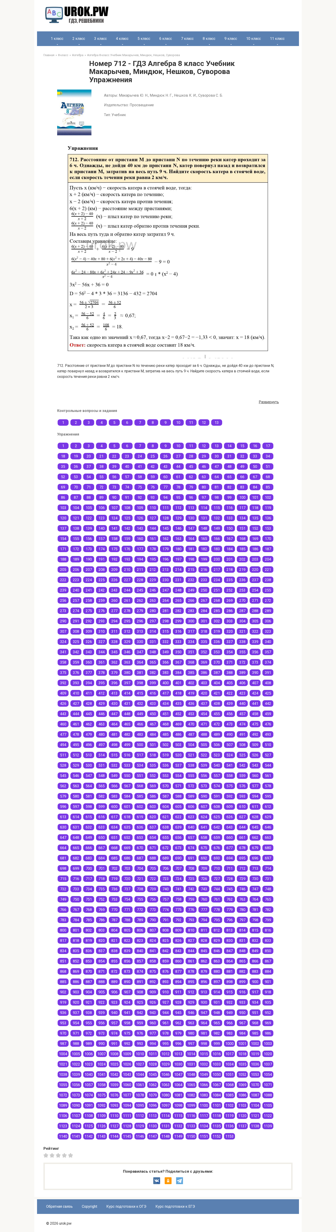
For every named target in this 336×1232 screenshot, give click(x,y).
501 (153, 745)
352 (204, 652)
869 (76, 971)
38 (101, 466)
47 (217, 466)
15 (242, 446)
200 (217, 559)
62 (191, 477)
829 (217, 940)
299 (178, 621)
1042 (114, 1074)
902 (63, 992)
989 (89, 1043)
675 (204, 848)
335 (204, 642)
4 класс (122, 38)
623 (191, 817)
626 (230, 817)
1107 (76, 1116)
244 (127, 590)
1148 (165, 1136)
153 (268, 528)
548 (102, 776)
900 (255, 982)
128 (166, 518)
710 (217, 868)
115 (217, 508)
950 (242, 1013)
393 (76, 683)
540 (217, 765)
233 (204, 580)
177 (140, 549)
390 (255, 673)
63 (204, 477)
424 (255, 693)
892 (153, 982)
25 (153, 456)
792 (178, 920)
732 (63, 889)
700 (89, 868)
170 (268, 539)
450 (153, 714)
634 (114, 827)
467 (153, 724)
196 (166, 559)
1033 (217, 1064)
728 (230, 879)
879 (204, 971)
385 (191, 673)
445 (89, 714)
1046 (165, 1074)
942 (140, 1013)
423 (242, 693)
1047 (178, 1074)
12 (204, 422)
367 (178, 662)
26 (165, 456)
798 (255, 920)
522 (204, 755)
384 (178, 673)
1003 (268, 1043)
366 (166, 662)
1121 (255, 1116)
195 (153, 559)
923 (114, 1002)
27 (178, 456)
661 (242, 837)
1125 (89, 1126)
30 (217, 456)
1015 (204, 1054)
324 (63, 642)
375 (63, 673)
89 (101, 497)
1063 (165, 1085)
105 (89, 508)
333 (178, 642)
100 (242, 497)
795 (217, 920)
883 (255, 971)
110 (153, 508)
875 (153, 971)
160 (140, 539)
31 (229, 456)
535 (153, 765)
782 (268, 910)
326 (89, 642)
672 (166, 848)
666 (89, 848)
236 (242, 580)
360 (89, 662)
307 (63, 631)
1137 (242, 1126)
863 (217, 961)
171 (63, 549)
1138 (255, 1126)
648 (76, 837)
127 (153, 518)
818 (76, 940)
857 (140, 961)
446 (102, 714)
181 (191, 549)
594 (255, 796)
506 (217, 745)
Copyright (89, 1206)
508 (242, 745)
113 (191, 508)
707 (178, 868)
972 (89, 1033)
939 (102, 1013)
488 (204, 734)
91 (127, 497)
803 (102, 930)
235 (230, 580)
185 (242, 549)
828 (204, 940)
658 (204, 837)
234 (217, 580)
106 (102, 508)
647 (63, 837)
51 (268, 466)
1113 (153, 1116)
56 (114, 477)
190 (89, 559)
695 (242, 858)
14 (229, 446)
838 (114, 951)
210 (127, 569)
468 (166, 724)
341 (63, 652)
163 (178, 539)
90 (114, 497)
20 (89, 456)
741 (178, 889)
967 (242, 1023)
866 (255, 961)
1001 (242, 1043)
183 (217, 549)
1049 (204, 1074)
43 (165, 466)
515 (114, 755)
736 (114, 889)
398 (140, 683)
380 (127, 673)
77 (165, 487)
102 (268, 497)
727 (217, 879)
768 (89, 910)
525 (242, 755)
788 (127, 920)
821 (114, 940)
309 (89, 631)
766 (63, 910)
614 (76, 817)
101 (255, 497)
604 (166, 806)
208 (102, 569)
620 (153, 817)
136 (268, 518)
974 (114, 1033)
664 (63, 848)
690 (178, 858)
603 (153, 806)
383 (166, 673)
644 (242, 827)
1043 (127, 1074)
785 (89, 920)
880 (217, 971)
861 (191, 961)
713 (255, 868)
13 (217, 422)
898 (230, 982)
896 (204, 982)
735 (102, 889)
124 (114, 518)
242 (102, 590)
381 (140, 673)
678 (242, 848)
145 (166, 528)
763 (242, 899)
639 (178, 827)
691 (191, 858)
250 (204, 590)
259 (102, 600)
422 (230, 693)
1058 (101, 1085)
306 (268, 621)
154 (63, 539)
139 (89, 528)
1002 (255, 1043)
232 (191, 580)
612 (268, 806)
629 (268, 817)
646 (268, 827)
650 (102, 837)
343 (89, 652)
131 (204, 518)
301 (204, 621)
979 (178, 1033)
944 (166, 1013)
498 (114, 745)
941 (127, 1013)
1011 (153, 1054)
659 (217, 837)
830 (230, 940)
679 (255, 848)
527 (268, 755)
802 (89, 930)
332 (166, 642)
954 (76, 1023)
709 (204, 868)
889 (114, 982)
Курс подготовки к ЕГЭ (175, 1206)
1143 (101, 1136)
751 (89, 899)
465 (127, 724)
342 (76, 652)
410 (76, 693)
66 (242, 477)
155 (76, 539)
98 (217, 497)
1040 (89, 1074)
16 (255, 446)
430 (114, 703)
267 (204, 600)
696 (255, 858)
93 (153, 497)
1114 (165, 1116)
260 (114, 600)
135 (255, 518)
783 (63, 920)
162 (166, 539)
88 (89, 497)
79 (191, 487)
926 (153, 1002)
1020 (268, 1054)
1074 (89, 1095)
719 (114, 879)
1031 (191, 1064)
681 (63, 858)
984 (242, 1033)
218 (230, 569)
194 (140, 559)
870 (89, 971)
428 (89, 703)
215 (191, 569)
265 (178, 600)
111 (166, 508)
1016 (217, 1054)
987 (63, 1043)
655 (166, 837)
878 (191, 971)
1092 (101, 1105)
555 (191, 776)
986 (268, 1033)
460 (63, 724)
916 (242, 992)
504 (191, 745)
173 (89, 549)
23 (127, 456)
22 (114, 456)
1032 (204, 1064)
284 (204, 611)
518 (153, 755)
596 (63, 806)
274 (76, 611)
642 (217, 827)
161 (153, 539)
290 (63, 621)
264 (166, 600)
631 (76, 827)
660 (230, 837)
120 (63, 518)
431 (127, 703)
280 (153, 611)
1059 (114, 1085)
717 (89, 879)
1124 (76, 1126)
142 (127, 528)
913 (204, 992)
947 (204, 1013)
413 (114, 693)
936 (63, 1013)
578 (268, 786)
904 (89, 992)
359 (76, 662)
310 (102, 631)
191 (102, 559)
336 (217, 642)
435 (178, 703)
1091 (89, 1105)
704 (140, 868)
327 (102, 642)
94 (165, 497)
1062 (153, 1085)
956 (102, 1023)
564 (89, 786)
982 (217, 1033)
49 (242, 466)
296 (140, 621)
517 (140, 755)
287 (242, 611)
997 (191, 1043)
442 (268, 703)
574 (217, 786)
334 (191, 642)
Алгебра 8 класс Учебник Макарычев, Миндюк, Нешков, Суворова (133, 55)
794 (204, 920)
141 (114, 528)
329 (127, 642)
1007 (101, 1054)
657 (191, 837)
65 (229, 477)
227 (127, 580)
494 (63, 745)
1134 (204, 1126)
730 (255, 879)
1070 (255, 1085)
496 (89, 745)
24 (140, 456)
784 (76, 920)
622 (178, 817)
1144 (114, 1136)
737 (127, 889)
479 (89, 734)
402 (191, 683)
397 (127, 683)
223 (76, 580)
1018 (242, 1054)
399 (153, 683)
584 (127, 796)
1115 (178, 1116)
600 (114, 806)
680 (268, 848)
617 (114, 817)
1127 (114, 1126)
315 (166, 631)
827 (191, 940)
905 (102, 992)
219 (242, 569)
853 (89, 961)
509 (255, 745)
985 (255, 1033)
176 (127, 549)
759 (191, 899)
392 (63, 683)
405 (230, 683)
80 (204, 487)
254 (255, 590)
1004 (63, 1054)
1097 (165, 1105)
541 (230, 765)
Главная (48, 55)
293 (102, 621)
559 (242, 776)
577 (255, 786)
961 (166, 1023)
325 (76, 642)
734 (89, 889)
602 (140, 806)
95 (178, 497)
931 (217, 1002)
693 (217, 858)
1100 (204, 1105)
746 (242, 889)
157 (102, 539)
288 (255, 611)
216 (204, 569)
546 (76, 776)
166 (217, 539)
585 (140, 796)
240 (76, 590)
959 (140, 1023)
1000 (229, 1043)
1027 (140, 1064)
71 (89, 487)
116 (230, 508)
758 (178, 899)
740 (166, 889)
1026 (127, 1064)
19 (76, 456)
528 (63, 765)
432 (140, 703)
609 (230, 806)
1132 (178, 1126)
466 (140, 724)
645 (255, 827)
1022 (76, 1064)
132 (217, 518)
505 (204, 745)
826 (178, 940)
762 (230, 899)
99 (229, 497)
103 (63, 508)
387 (217, 673)
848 (242, 951)
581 (89, 796)
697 (268, 858)
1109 (101, 1116)
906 (114, 992)
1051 (229, 1074)
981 (204, 1033)
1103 (242, 1105)
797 (242, 920)
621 (166, 817)
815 (255, 930)
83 (242, 487)
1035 (242, 1064)
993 (140, 1043)
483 (140, 734)
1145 (127, 1136)
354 (230, 652)
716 (76, 879)
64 (217, 477)
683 (89, 858)
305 (255, 621)
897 (217, 982)
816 (268, 930)
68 (268, 477)
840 (140, 951)
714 (268, 868)
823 (140, 940)
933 (242, 1002)
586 (153, 796)
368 (191, 662)
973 (102, 1033)
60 (165, 477)
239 (63, 590)
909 (153, 992)
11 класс (277, 38)
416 (153, 693)
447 (114, 714)
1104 (255, 1105)
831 (242, 940)
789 (140, 920)
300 (191, 621)
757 (166, 899)
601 (127, 806)
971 (76, 1033)
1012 (165, 1054)
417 (166, 693)
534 (140, 765)
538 (191, 765)
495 (76, 745)
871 (102, 971)
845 (204, 951)
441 (255, 703)
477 (63, 734)
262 (140, 600)
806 (140, 930)
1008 (114, 1054)
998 (204, 1043)
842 (166, 951)
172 (76, 549)
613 (63, 817)
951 (255, 1013)
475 (255, 724)
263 (153, 600)
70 (76, 487)
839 (127, 951)
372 (242, 662)
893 (166, 982)
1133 (191, 1126)
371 (230, 662)
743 (204, 889)
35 (63, 466)
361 (102, 662)
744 (217, 889)
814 (242, 930)
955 (89, 1023)
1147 (153, 1136)
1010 (140, 1054)
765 (268, 899)
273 (63, 611)
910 (166, 992)
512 (76, 755)
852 (76, 961)
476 (268, 724)
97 (204, 497)
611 (255, 806)
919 (63, 1002)
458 (255, 714)
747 (255, 889)
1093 (114, 1105)
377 (89, 673)
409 (63, 693)
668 (114, 848)
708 (191, 868)
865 (242, 961)
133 (230, 518)
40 (127, 466)
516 (127, 755)
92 (140, 497)
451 (166, 714)
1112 (140, 1116)
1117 (204, 1116)
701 (102, 868)
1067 (217, 1085)
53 (76, 477)
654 (153, 837)
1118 (217, 1116)
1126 (101, 1126)
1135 (217, 1126)
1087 (255, 1095)
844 (191, 951)
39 (114, 466)
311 (114, 631)
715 (63, 879)
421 (217, 693)
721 (140, 879)
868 (63, 971)
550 (127, 776)
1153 (229, 1136)
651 (114, 837)
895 (191, 982)
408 (268, 683)
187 (268, 549)
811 (204, 930)
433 (153, 703)
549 (114, 776)
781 (255, 910)
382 (153, 673)
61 (178, 477)
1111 (127, 1116)
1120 (242, 1116)
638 (166, 827)
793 (191, 920)
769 (102, 910)
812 (217, 930)
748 (268, 889)
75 (140, 487)
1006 (89, 1054)
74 (127, 487)
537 (178, 765)
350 (178, 652)
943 (153, 1013)
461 (76, 724)
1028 (153, 1064)
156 (89, 539)
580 (76, 796)
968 (255, 1023)
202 (242, 559)
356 (255, 652)
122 (89, 518)
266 (191, 600)
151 (242, 528)
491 (242, 734)
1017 (229, 1054)
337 (230, 642)
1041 (101, 1074)
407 (255, 683)
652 (127, 837)
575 (230, 786)
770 (114, 910)
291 (76, 621)
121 (76, 518)
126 (140, 518)
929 (191, 1002)
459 (268, 714)
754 (127, 899)
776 (191, 910)
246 (153, 590)
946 (191, 1013)
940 (114, 1013)
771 (127, 910)
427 (76, 703)
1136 (229, 1126)
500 (140, 745)
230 (166, 580)
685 (114, 858)
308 (76, 631)
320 (230, 631)
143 (140, 528)
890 (127, 982)
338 (242, 642)
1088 (268, 1095)
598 (89, 806)
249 (191, 590)
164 (191, 539)
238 (268, 580)
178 (153, 549)
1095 (140, 1105)
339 (255, 642)
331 (153, 642)
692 (204, 858)
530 (89, 765)
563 (76, 786)
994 (153, 1043)
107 (114, 508)
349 (166, 652)
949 (230, 1013)
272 (268, 600)
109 (140, 508)
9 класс (230, 38)
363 (127, 662)
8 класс (209, 38)
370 (217, 662)
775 (178, 910)
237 (255, 580)
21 (101, 456)
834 (63, 951)
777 (204, 910)
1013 (178, 1054)
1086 (242, 1095)
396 (114, 683)
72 (101, 487)
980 (191, 1033)
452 (178, 714)
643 (230, 827)
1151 (204, 1136)
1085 (229, 1095)
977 (153, 1033)
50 (255, 466)
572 (191, 786)
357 (268, 652)
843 (178, 951)
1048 (191, 1074)
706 (166, 868)
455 (217, 714)
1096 (153, 1105)
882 (242, 971)
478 (76, 734)
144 (153, 528)
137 (63, 528)
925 (140, 1002)
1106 (63, 1116)
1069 (242, 1085)
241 (89, 590)
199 (204, 559)
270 (242, 600)
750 (76, 899)
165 (204, 539)
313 (140, 631)
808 (166, 930)
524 (230, 755)
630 (63, 827)
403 (204, 683)
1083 (204, 1095)
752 (102, 899)
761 (217, 899)
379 (114, 673)
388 (230, 673)
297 (153, 621)
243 (114, 590)
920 (76, 1002)
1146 (140, 1136)
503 (178, 745)
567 (127, 786)
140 (102, 528)
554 (178, 776)
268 (217, 600)
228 (140, 580)
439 (230, 703)
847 (230, 951)
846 (217, 951)
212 (153, 569)
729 (242, 879)
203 (255, 559)
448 (127, 714)
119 (268, 508)
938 (89, 1013)
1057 (89, 1085)
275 (89, 611)
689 (166, 858)
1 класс (57, 38)
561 (268, 776)
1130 (153, 1126)
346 (127, 652)
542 (242, 765)
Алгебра (77, 55)
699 (76, 868)
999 (217, 1043)
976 (140, 1033)
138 (76, 528)
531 (102, 765)
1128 (127, 1126)
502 (166, 745)
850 (268, 951)
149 (217, 528)
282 (178, 611)
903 (76, 992)
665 (76, 848)
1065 (191, 1085)
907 (127, 992)
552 (153, 776)
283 (191, 611)
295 (127, 621)
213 (166, 569)
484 (153, 734)
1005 (76, 1054)
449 (140, 714)
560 (255, 776)
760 (204, 899)
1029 (165, 1064)
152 (255, 528)
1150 (191, 1136)
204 (268, 559)
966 (230, 1023)
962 (178, 1023)
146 (178, 528)
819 (89, 940)
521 (191, 755)
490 (230, 734)
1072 (63, 1095)
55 (101, 477)
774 (166, 910)
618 (127, 817)
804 (114, 930)
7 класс (187, 38)
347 (140, 652)
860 (178, 961)
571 (178, 786)
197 (178, 559)
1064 (178, 1085)
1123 (63, 1126)
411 (89, 693)
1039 (76, 1074)
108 (127, 508)
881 (230, 971)
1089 (63, 1105)
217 (217, 569)
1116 (191, 1116)
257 (76, 600)
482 (127, 734)
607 (204, 806)
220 (255, 569)
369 (204, 662)
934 (255, 1002)
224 (89, 580)
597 (76, 806)
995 (166, 1043)
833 (268, 940)
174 (102, 549)
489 (217, 734)
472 (217, 724)
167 (230, 539)
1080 (165, 1095)
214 (178, 569)
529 (76, 765)
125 (127, 518)
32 (242, 456)
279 (140, 611)
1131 (165, 1126)
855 (114, 961)
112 (178, 508)
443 (63, 714)
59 (153, 477)
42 (153, 466)
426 (63, 703)
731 (268, 879)
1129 (140, 1126)
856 (127, 961)
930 (204, 1002)
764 (255, 899)
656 (178, 837)
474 (242, 724)
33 (255, 456)
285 (217, 611)
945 (178, 1013)
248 (178, 590)
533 (127, 765)
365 (153, 662)
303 (230, 621)
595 (268, 796)
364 (140, 662)
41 (140, 466)
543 (255, 765)
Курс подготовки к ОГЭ (126, 1206)
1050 (217, 1074)
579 (63, 796)
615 (89, 817)
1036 (255, 1064)
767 (76, 910)
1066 (204, 1085)
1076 (114, 1095)
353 (217, 652)
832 (255, 940)
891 (140, 982)
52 (63, 477)
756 (153, 899)
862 (204, 961)
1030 (178, 1064)
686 (127, 858)
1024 (101, 1064)
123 (102, 518)
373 (255, 662)
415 (140, 693)
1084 (217, 1095)
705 (153, 868)
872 (114, 971)
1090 (76, 1105)
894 (178, 982)
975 (127, 1033)
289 (268, 611)
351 (191, 652)
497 (102, 745)
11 (191, 422)
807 (153, 930)
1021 (63, 1064)
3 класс (100, 38)
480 (102, 734)
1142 (89, 1136)
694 (230, 858)
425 (268, 693)
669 (127, 848)
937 (76, 1013)
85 (268, 487)
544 (268, 765)
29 (204, 456)
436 (191, 703)
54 (89, 477)
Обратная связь (59, 1206)
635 (127, 827)
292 (89, 621)
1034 (229, 1064)
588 (178, 796)
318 (204, 631)
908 (140, 992)
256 (63, 600)
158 (114, 539)
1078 (140, 1095)
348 (153, 652)
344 (102, 652)
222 (63, 580)
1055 (63, 1085)
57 (127, 477)
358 (63, 662)
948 (217, 1013)
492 (255, 734)
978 (166, 1033)
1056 (76, 1085)
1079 (153, 1095)
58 (140, 477)
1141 (76, 1136)
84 (255, 487)
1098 (178, 1105)
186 (255, 549)
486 (178, 734)
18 (63, 456)
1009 (127, 1054)
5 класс (144, 38)
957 (114, 1023)
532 (114, 765)
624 (204, 817)
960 (153, 1023)
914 (217, 992)
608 (217, 806)
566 (114, 786)
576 (242, 786)
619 (140, 817)
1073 (76, 1095)
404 (217, 683)
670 (140, 848)
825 (166, 940)
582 (102, 796)
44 (178, 466)
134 (242, 518)
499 (127, 745)
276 (102, 611)
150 (230, 528)
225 (102, 580)
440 (242, 703)
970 (63, 1033)
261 (127, 600)
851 (63, 961)
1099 (191, 1105)
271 (255, 600)
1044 (140, 1074)
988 (76, 1043)
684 (102, 858)
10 (178, 422)
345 (114, 652)
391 (268, 673)
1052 (242, 1074)
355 (242, 652)
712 (242, 868)
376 (76, 673)
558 (230, 776)
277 (114, 611)
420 (204, 693)
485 (166, 734)
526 (255, 755)
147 (191, 528)
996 (178, 1043)
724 (178, 879)
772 (140, 910)
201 (230, 559)
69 (63, 487)
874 (140, 971)
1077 (127, 1095)
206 (76, 569)
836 (89, 951)
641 (204, 827)
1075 (101, 1095)
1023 (89, 1064)
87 (76, 497)
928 (178, 1002)
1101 (217, 1105)
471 (204, 724)
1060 (127, 1085)
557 (217, 776)
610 (242, 806)
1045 (153, 1074)
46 (204, 466)
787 (114, 920)
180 (178, 549)
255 (268, 590)
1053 (255, 1074)
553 (166, 776)
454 (204, 714)
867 (268, 961)
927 (166, 1002)
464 (114, 724)
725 (191, 879)
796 (230, 920)
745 (230, 889)
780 (242, 910)
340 (268, 642)
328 (114, 642)
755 (140, 899)
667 (102, 848)
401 (178, 683)
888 (102, 982)
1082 (191, 1095)
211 (140, 569)
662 (255, 837)
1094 (127, 1105)
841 (153, 951)
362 (114, 662)
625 (217, 817)
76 (153, 487)
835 (76, 951)
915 (230, 992)
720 (127, 879)
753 (114, 899)
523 (217, 755)
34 (268, 456)
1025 (114, 1064)
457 (242, 714)
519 (166, 755)
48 (229, 466)
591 (217, 796)
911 (178, 992)
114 (204, 508)
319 (217, 631)
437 (204, 703)
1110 (114, 1116)
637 (153, 827)
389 (242, 673)
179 (166, 549)
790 (153, 920)
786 (102, 920)
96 (191, 497)
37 (89, 466)
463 (102, 724)
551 (140, 776)
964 (204, 1023)
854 (102, 961)
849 (255, 951)
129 (178, 518)
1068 (229, 1085)
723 (166, 879)
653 (140, 837)
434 (166, 703)
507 (230, 745)
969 (268, 1023)
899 (242, 982)
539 (204, 765)
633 (102, 827)
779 (230, 910)
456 (230, 714)
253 (242, 590)
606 (191, 806)
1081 (178, 1095)
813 (230, 930)
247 (166, 590)
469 (178, 724)
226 (114, 580)
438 (217, 703)
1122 (268, 1116)
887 (89, 982)
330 (140, 642)
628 (255, 817)
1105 (268, 1105)
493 (268, 734)
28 (191, 456)
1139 (268, 1126)
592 (230, 796)
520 (178, 755)
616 (102, 817)
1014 (191, 1054)
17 (268, 446)
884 (268, 971)
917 (255, 992)
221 (268, 569)
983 (230, 1033)
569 (153, 786)
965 (217, 1023)
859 (166, 961)
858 (153, 961)
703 (127, 868)
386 (204, 673)
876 (166, 971)
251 (217, 590)
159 (127, 539)
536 (166, 765)
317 (191, 631)
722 (153, 879)
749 (63, 899)
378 (102, 673)
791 (166, 920)
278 (127, 611)
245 (140, 590)
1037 (268, 1064)
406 (242, 683)
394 (89, 683)
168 (242, 539)
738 (140, 889)
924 (127, 1002)
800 (63, 930)
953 (63, 1023)
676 (217, 848)
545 (63, 776)
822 (127, 940)
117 (242, 508)
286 (230, 611)
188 (63, 559)
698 (63, 868)
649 (89, 837)
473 (230, 724)
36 (76, 466)
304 (242, 621)
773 (153, 910)
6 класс (165, 38)
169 (255, 539)
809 (178, 930)
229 (153, 580)
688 (153, 858)
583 (114, 796)
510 (268, 745)
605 (178, 806)
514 (102, 755)
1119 (229, 1116)
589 (191, 796)
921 (89, 1002)
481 (114, 734)
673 (178, 848)
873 (127, 971)
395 (102, 683)
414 (127, 693)
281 (166, 611)
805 (127, 930)
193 (127, 559)
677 (230, 848)
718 (102, 879)
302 (217, 621)
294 (114, 621)
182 (204, 549)
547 (89, 776)
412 (102, 693)
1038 (63, 1074)
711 (230, 868)
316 (178, 631)
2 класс (78, 38)
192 (114, 559)
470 (191, 724)
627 (242, 817)
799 (268, 920)
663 (268, 837)
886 (76, 982)
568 (140, 786)
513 (89, 755)
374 (268, 662)
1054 (268, 1074)
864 (230, 961)
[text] (71, 1155)
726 (204, 879)
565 (102, 786)
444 (76, 714)
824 (153, 940)
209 (114, 569)
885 (63, 982)
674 (191, 848)
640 (191, 827)
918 (268, 992)
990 (102, 1043)
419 (191, 693)
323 (268, 631)
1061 (140, 1085)
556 (204, 776)
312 (127, 631)
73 (114, 487)
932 (230, 1002)
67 (255, 477)
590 (204, 796)
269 (230, 600)
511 (63, 755)
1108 (89, 1116)
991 (114, 1043)
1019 (255, 1054)
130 (191, 518)
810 (191, 930)
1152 (217, 1136)
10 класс (253, 38)
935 (268, 1002)
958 (127, 1023)
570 (166, 786)
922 (102, 1002)
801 (76, 930)
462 (89, 724)
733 (76, 889)
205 (63, 569)
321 (242, 631)
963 (191, 1023)
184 (230, 549)
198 (191, 559)
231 (178, 580)
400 (166, 683)
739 (153, 889)
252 (230, 590)
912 (191, 992)
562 (63, 786)
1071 (268, 1085)
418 (178, 693)
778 (217, 910)
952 (268, 1013)
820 (102, 940)
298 (166, 621)
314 (153, 631)
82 (229, 487)
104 (76, 508)
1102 (229, 1105)
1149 (178, 1136)
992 (127, 1043)
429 (102, 703)
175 (114, 549)
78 (178, 487)
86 (63, 497)
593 (242, 796)
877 (178, 971)
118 (255, 508)
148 (204, 528)
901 (268, 982)
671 (153, 848)
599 (102, 806)
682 (76, 858)
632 (89, 827)
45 (191, 466)
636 (140, 827)
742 (191, 889)
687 (140, 858)
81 (217, 487)
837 (102, 951)
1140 (63, 1136)
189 (76, 559)
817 (63, 940)
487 (191, 734)
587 (166, 796)
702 (114, 868)
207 (89, 569)
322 (255, 631)
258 (89, 600)
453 (191, 714)
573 (204, 786)
